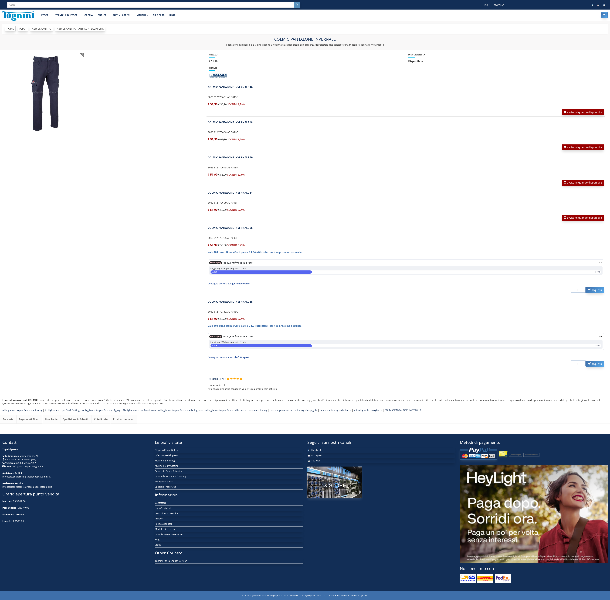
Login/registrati (163, 508)
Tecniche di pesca (66, 15)
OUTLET (102, 15)
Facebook (316, 450)
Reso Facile (51, 419)
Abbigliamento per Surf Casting (62, 410)
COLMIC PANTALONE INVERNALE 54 (230, 192)
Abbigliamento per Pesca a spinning (22, 410)
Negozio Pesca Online (166, 450)
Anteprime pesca (164, 481)
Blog (157, 539)
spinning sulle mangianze (368, 410)
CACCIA (88, 15)
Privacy (159, 518)
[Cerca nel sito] (297, 5)
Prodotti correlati (124, 419)
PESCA (45, 15)
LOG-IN (487, 5)
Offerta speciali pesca (167, 455)
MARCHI (141, 15)
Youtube (315, 460)
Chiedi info (101, 419)
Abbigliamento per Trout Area (139, 410)
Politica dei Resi (163, 523)
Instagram (316, 455)
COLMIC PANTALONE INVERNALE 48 (230, 122)
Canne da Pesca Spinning (168, 471)
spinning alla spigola (306, 410)
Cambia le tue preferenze (169, 534)
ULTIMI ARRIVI (121, 15)
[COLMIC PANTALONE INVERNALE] (44, 92)
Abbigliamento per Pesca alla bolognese (180, 410)
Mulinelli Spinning (165, 460)
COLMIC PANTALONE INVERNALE (403, 410)
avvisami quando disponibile (584, 112)
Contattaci (160, 502)
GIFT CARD (159, 15)
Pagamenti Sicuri (29, 419)
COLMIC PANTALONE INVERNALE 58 (230, 301)
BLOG (172, 15)
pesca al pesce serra (281, 410)
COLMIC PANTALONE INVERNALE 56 (230, 228)
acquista (596, 290)
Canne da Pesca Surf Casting (170, 476)
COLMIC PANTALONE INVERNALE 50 (230, 157)
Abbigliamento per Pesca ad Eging (101, 410)
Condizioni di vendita (166, 513)
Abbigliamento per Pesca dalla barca (225, 410)
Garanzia (8, 419)
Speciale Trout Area (165, 486)
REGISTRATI (499, 5)
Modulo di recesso (165, 529)
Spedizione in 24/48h (75, 419)
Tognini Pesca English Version (171, 560)
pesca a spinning (257, 410)
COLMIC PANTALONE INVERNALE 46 (230, 87)
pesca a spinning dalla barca (335, 410)
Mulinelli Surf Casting (166, 465)
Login (158, 544)
